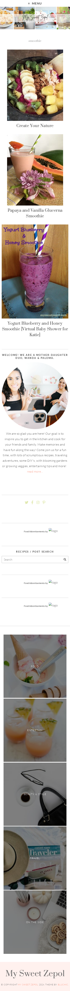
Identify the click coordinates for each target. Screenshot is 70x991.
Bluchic (63, 984)
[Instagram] (38, 502)
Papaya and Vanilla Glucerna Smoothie (35, 213)
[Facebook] (32, 502)
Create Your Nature (35, 125)
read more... (35, 471)
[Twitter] (26, 502)
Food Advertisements (34, 531)
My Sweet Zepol (35, 973)
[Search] (65, 559)
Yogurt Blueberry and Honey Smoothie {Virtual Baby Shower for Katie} (35, 329)
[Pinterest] (44, 502)
